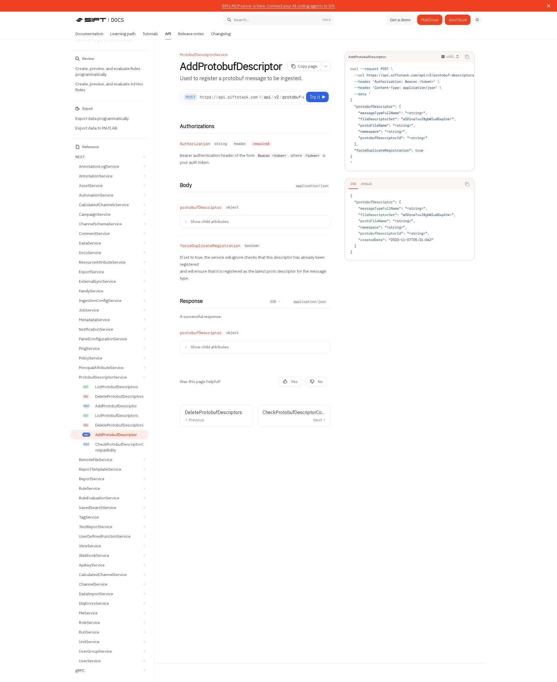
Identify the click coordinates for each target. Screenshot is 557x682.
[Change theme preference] (477, 19)
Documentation (89, 33)
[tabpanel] (410, 224)
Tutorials (150, 33)
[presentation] (112, 360)
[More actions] (326, 66)
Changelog (221, 33)
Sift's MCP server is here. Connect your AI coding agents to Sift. (278, 5)
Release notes (191, 33)
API (168, 33)
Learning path (122, 33)
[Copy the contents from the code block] (467, 57)
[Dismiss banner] (548, 6)
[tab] (353, 183)
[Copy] (299, 97)
